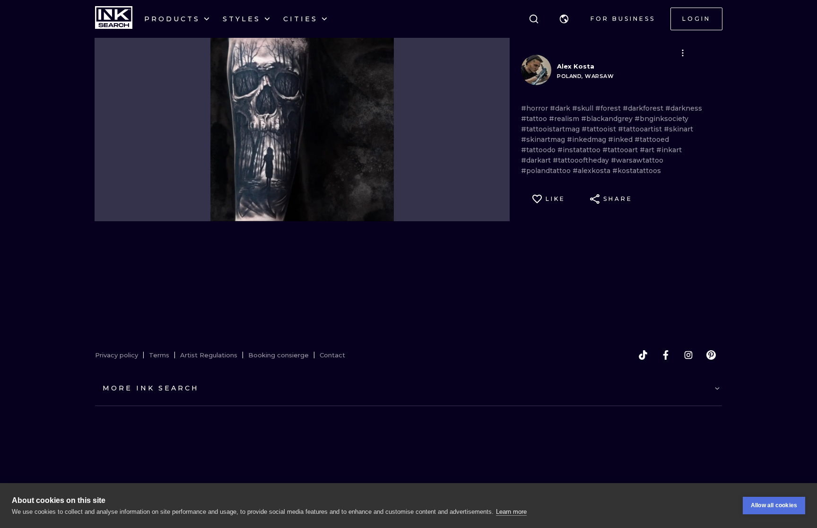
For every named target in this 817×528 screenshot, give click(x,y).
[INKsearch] (114, 19)
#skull (583, 108)
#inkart (669, 150)
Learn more (511, 511)
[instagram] (688, 355)
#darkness (683, 108)
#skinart (678, 129)
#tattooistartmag (551, 129)
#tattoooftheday (582, 160)
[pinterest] (711, 355)
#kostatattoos (636, 170)
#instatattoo (579, 150)
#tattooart (621, 150)
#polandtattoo (547, 170)
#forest (609, 108)
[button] (564, 19)
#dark (561, 108)
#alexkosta (592, 170)
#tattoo (535, 118)
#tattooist (600, 129)
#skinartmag (544, 139)
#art (648, 150)
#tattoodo (539, 150)
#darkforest (644, 108)
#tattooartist (641, 129)
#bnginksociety (661, 118)
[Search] (533, 19)
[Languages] (564, 19)
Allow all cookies (774, 505)
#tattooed (651, 139)
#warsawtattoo (637, 160)
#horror (535, 108)
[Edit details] (682, 53)
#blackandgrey (607, 118)
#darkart (537, 160)
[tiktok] (643, 355)
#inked (621, 139)
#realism (565, 118)
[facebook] (665, 355)
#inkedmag (587, 139)
